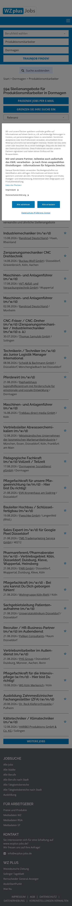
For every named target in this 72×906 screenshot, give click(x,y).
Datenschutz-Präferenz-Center (36, 213)
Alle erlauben (48, 204)
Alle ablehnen (23, 204)
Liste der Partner (14, 185)
